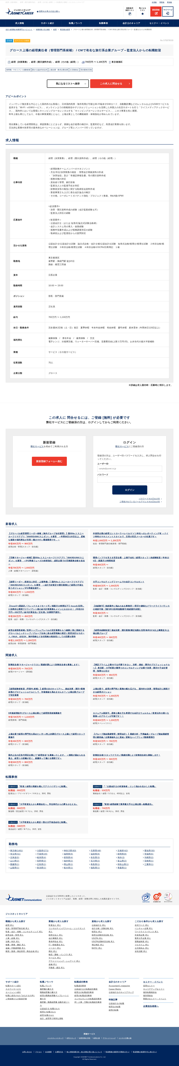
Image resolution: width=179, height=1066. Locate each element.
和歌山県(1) (123, 864)
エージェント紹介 (13, 992)
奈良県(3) (95, 857)
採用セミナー (149, 986)
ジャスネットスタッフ (55, 1038)
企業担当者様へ (151, 1006)
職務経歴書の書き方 (48, 992)
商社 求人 (53, 951)
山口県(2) (14, 861)
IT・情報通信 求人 (57, 945)
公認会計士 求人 (99, 925)
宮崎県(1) (149, 861)
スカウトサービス (13, 989)
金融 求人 (53, 964)
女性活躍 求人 (141, 951)
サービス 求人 (55, 958)
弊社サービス (37, 446)
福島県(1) (95, 868)
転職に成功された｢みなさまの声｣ (20, 996)
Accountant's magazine (119, 986)
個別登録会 (148, 996)
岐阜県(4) (41, 857)
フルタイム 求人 (142, 945)
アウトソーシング (109, 1038)
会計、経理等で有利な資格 (51, 1018)
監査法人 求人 (55, 925)
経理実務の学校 (84, 1038)
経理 (54, 29)
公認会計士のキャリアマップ (121, 992)
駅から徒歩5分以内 (39, 70)
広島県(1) (41, 864)
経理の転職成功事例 (83, 996)
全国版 (154, 2)
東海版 (169, 2)
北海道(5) (14, 857)
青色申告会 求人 (56, 941)
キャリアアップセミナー (153, 989)
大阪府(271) (43, 850)
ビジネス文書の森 (125, 1038)
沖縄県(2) (149, 857)
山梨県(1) (14, 868)
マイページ (167, 10)
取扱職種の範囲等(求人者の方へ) (145, 1052)
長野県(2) (41, 861)
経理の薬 (96, 1038)
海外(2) (121, 857)
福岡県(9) (68, 854)
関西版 (162, 2)
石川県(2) (95, 861)
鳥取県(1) (95, 864)
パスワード (102, 474)
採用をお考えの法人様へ (49, 11)
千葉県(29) (42, 854)
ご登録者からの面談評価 (16, 999)
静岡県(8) (122, 854)
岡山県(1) (68, 864)
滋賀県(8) (95, 854)
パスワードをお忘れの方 (149, 499)
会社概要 (48, 1052)
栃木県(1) (68, 868)
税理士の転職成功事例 (84, 992)
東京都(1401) (16, 850)
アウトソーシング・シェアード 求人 (64, 961)
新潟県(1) (41, 868)
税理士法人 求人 (56, 935)
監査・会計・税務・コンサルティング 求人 (24, 932)
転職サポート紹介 (13, 986)
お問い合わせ (27, 1052)
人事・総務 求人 (13, 938)
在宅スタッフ (71, 1038)
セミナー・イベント (159, 23)
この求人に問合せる (111, 83)
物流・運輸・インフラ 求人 (60, 955)
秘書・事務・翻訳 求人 (15, 945)
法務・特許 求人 (13, 941)
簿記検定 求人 (98, 945)
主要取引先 (59, 1052)
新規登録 (156, 10)
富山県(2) (122, 861)
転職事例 (103, 23)
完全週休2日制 (86, 70)
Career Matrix (115, 989)
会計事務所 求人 (56, 938)
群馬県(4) (68, 857)
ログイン (130, 490)
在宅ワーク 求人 (142, 925)
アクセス (38, 1052)
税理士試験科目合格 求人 (103, 935)
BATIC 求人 (97, 948)
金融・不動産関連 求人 (15, 948)
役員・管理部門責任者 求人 (17, 928)
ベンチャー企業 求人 (144, 928)
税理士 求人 (97, 932)
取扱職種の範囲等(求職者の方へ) (117, 1052)
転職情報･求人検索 (43, 29)
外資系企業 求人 (142, 935)
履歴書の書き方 (46, 989)
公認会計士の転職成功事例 (85, 989)
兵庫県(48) (96, 850)
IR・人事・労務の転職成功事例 (87, 1002)
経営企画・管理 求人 (15, 935)
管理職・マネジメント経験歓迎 (18, 70)
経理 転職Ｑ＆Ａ (47, 1015)
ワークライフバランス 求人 (147, 932)
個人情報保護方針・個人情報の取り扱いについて (84, 1052)
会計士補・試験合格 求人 (103, 928)
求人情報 (19, 23)
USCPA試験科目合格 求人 (103, 941)
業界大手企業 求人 (143, 938)
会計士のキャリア (131, 23)
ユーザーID (103, 463)
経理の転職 (113, 1010)
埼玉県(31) (15, 854)
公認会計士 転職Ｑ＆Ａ (50, 1009)
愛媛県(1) (14, 864)
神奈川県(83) (70, 850)
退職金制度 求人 (142, 941)
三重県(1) (149, 864)
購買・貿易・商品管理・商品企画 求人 (22, 951)
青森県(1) (122, 868)
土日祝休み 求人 (142, 948)
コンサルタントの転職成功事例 (87, 999)
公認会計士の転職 (116, 1003)
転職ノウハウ (75, 23)
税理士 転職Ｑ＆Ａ (48, 1012)
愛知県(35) (149, 850)
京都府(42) (123, 850)
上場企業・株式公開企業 (58, 70)
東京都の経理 (65, 29)
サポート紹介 (47, 23)
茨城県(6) (149, 854)
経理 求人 (10, 925)
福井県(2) (68, 861)
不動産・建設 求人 (57, 968)
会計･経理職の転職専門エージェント (19, 29)
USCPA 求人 (97, 938)
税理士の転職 (114, 1007)
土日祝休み (74, 70)
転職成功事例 (80, 986)
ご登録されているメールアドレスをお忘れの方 (140, 502)
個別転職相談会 (150, 992)
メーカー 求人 (55, 948)
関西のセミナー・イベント (154, 999)
